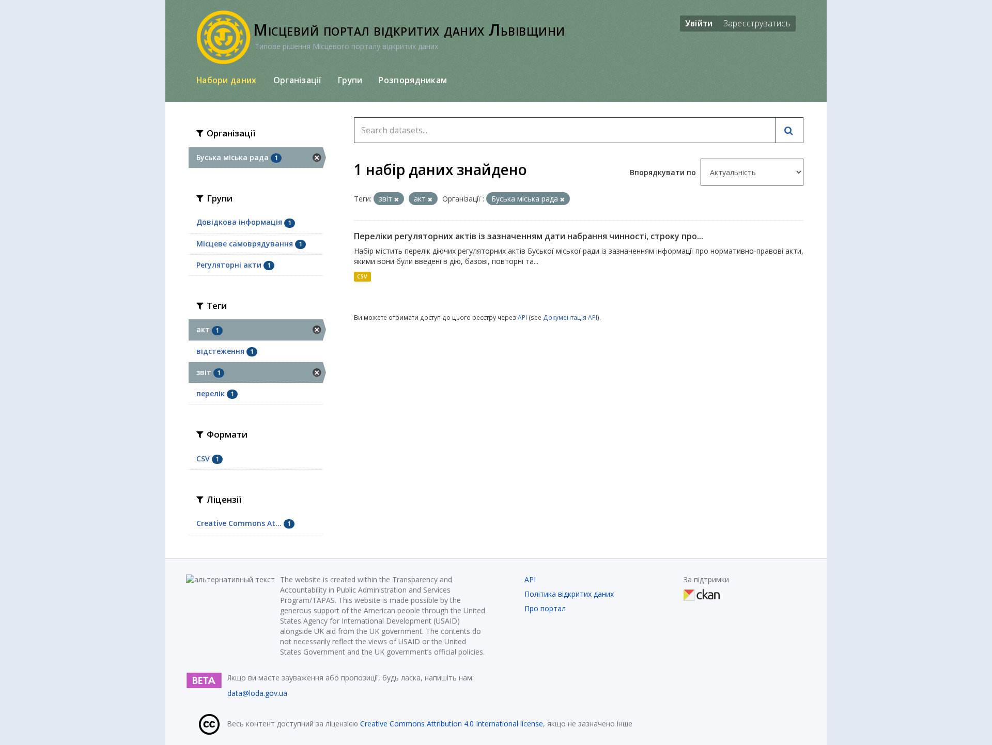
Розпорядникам (413, 80)
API (522, 317)
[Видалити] (396, 199)
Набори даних (226, 80)
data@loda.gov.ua (257, 693)
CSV (362, 276)
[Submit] (789, 130)
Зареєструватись (757, 23)
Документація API (570, 317)
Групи (350, 80)
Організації (297, 80)
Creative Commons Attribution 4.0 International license (451, 723)
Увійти (699, 23)
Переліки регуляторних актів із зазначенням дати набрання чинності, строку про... (528, 236)
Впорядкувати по (664, 172)
